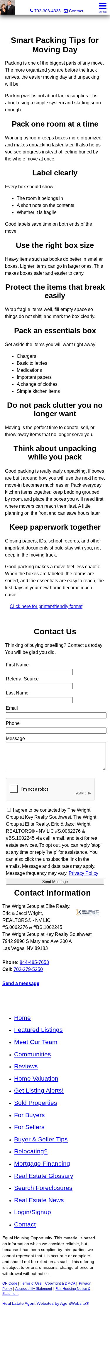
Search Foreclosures (43, 1187)
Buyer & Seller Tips (41, 1139)
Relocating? (31, 1151)
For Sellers (29, 1127)
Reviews (26, 1066)
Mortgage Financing (42, 1163)
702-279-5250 (28, 969)
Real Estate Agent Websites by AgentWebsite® (45, 1303)
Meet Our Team (35, 1041)
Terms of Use (31, 1283)
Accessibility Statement (33, 1288)
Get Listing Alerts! (39, 1090)
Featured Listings (38, 1029)
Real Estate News (39, 1200)
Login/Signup (32, 1212)
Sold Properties (35, 1102)
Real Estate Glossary (43, 1175)
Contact (25, 1224)
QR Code (9, 1283)
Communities (32, 1054)
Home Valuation (36, 1078)
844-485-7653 (34, 962)
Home (22, 1017)
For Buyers (29, 1115)
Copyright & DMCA (60, 1283)
